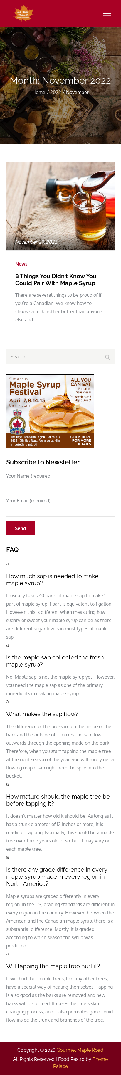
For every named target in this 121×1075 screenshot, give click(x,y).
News (21, 264)
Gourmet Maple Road (80, 1050)
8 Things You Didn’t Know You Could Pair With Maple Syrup (55, 280)
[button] (60, 573)
